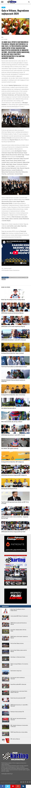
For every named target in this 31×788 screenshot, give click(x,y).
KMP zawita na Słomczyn (15, 739)
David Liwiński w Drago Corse (16, 670)
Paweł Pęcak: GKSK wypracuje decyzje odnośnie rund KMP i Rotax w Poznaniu (15, 502)
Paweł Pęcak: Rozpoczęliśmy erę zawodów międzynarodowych (14, 366)
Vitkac (3, 279)
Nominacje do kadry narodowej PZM (17, 711)
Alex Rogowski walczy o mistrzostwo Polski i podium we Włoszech (19, 692)
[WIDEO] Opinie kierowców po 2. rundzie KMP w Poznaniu (13, 435)
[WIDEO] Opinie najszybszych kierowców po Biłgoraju (12, 313)
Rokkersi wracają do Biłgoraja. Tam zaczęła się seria (19, 664)
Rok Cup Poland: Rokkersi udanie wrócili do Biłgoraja (19, 651)
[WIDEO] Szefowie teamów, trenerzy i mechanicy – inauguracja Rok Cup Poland (14, 517)
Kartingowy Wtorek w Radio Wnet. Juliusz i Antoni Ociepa (13, 395)
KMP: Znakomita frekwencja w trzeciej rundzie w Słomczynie (19, 726)
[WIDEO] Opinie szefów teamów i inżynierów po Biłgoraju (13, 326)
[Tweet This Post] (7, 786)
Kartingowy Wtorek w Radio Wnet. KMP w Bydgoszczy (12, 462)
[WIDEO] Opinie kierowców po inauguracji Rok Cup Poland (13, 531)
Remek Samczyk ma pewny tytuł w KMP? (18, 698)
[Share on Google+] (18, 786)
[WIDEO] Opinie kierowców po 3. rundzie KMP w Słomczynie (13, 340)
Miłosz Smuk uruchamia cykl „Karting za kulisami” (11, 421)
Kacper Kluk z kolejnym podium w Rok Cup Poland (18, 630)
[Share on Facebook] (2, 786)
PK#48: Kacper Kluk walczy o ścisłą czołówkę (19, 732)
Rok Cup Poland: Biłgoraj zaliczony (17, 643)
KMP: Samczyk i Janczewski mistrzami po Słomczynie (18, 719)
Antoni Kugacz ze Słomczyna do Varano (18, 657)
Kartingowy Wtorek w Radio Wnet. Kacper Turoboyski (12, 353)
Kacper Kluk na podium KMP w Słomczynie (18, 684)
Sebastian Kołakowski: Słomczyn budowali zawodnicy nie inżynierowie (13, 380)
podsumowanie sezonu (17, 277)
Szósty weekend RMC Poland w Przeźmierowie (19, 616)
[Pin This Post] (12, 786)
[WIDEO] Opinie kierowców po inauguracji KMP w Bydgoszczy (14, 475)
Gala (10, 277)
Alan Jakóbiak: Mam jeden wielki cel (8, 408)
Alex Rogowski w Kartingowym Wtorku (9, 488)
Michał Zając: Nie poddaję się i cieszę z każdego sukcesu (13, 299)
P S (2, 37)
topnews (25, 277)
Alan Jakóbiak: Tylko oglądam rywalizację (9, 448)
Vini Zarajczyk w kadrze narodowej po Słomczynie (18, 678)
